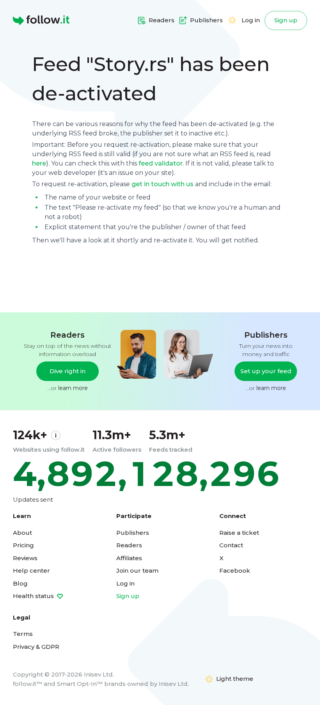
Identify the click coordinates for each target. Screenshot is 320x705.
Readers (129, 545)
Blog (20, 583)
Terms (23, 633)
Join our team (137, 570)
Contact (231, 545)
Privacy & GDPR (36, 646)
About (22, 532)
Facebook (234, 570)
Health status (34, 596)
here (39, 163)
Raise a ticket (239, 532)
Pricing (23, 545)
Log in (251, 20)
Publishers (132, 532)
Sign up (285, 20)
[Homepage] (41, 20)
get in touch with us (163, 184)
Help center (31, 570)
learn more (73, 388)
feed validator (161, 163)
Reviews (25, 558)
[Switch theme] (232, 20)
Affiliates (129, 558)
